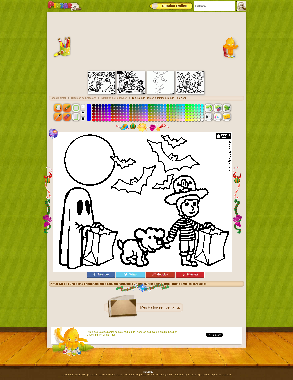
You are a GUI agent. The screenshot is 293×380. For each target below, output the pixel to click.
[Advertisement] (146, 41)
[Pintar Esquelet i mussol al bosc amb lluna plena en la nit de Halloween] (101, 93)
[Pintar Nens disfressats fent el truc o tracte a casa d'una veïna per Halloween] (131, 93)
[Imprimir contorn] (209, 117)
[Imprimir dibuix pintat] (218, 117)
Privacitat (147, 371)
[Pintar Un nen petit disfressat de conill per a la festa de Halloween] (160, 93)
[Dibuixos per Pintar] (64, 6)
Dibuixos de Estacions (83, 98)
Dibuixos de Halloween (114, 98)
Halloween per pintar (164, 307)
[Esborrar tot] (217, 107)
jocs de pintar (58, 98)
